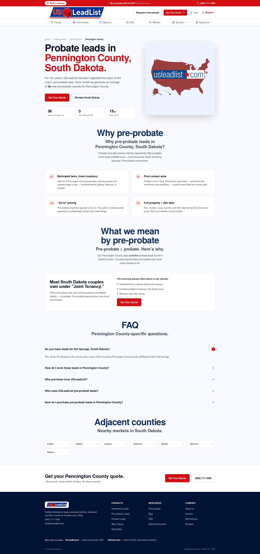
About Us (189, 508)
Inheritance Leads (120, 508)
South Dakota (76, 39)
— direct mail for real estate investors (132, 539)
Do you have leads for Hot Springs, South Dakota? (77, 349)
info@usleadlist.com (54, 523)
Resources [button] (204, 22)
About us (107, 22)
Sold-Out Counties (157, 524)
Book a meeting (57, 3)
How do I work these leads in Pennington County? (77, 368)
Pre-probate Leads (120, 513)
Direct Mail (116, 529)
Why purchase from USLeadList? (66, 379)
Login (195, 12)
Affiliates (156, 22)
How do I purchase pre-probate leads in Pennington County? (84, 402)
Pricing (57, 22)
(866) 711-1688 (207, 3)
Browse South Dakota (87, 97)
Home (47, 39)
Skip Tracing (117, 524)
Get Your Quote (174, 12)
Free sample (155, 508)
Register (209, 12)
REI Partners (191, 518)
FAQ (132, 22)
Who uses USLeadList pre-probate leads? (71, 391)
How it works (82, 22)
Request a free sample (147, 12)
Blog (151, 513)
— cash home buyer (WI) (84, 539)
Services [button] (180, 22)
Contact (189, 513)
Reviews (189, 524)
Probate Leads (60, 39)
